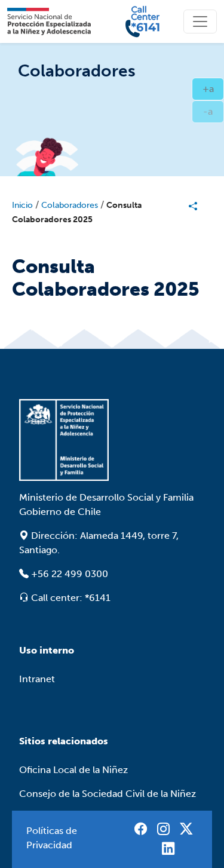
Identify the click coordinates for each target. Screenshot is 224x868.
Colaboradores (69, 205)
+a (213, 88)
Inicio (22, 205)
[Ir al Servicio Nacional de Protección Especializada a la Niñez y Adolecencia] (112, 440)
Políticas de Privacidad (51, 838)
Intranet (37, 679)
